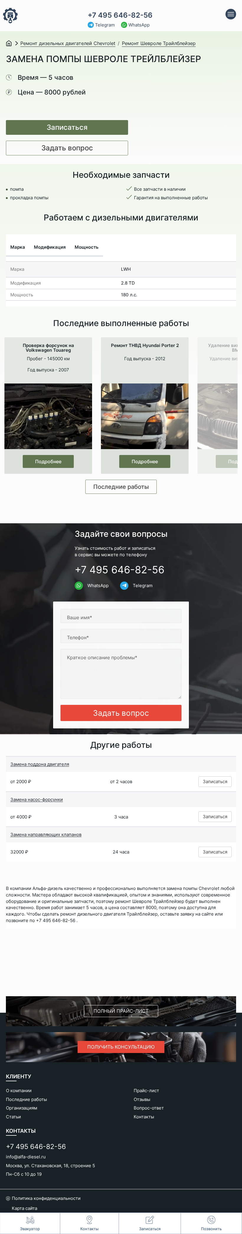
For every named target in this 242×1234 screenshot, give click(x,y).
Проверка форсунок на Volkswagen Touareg (48, 348)
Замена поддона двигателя (39, 764)
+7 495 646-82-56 (120, 15)
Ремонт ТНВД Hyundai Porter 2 (145, 345)
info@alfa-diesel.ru (26, 1157)
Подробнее (48, 461)
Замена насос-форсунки (36, 799)
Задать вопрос (67, 148)
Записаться (67, 127)
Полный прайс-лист (121, 1011)
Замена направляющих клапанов (45, 834)
